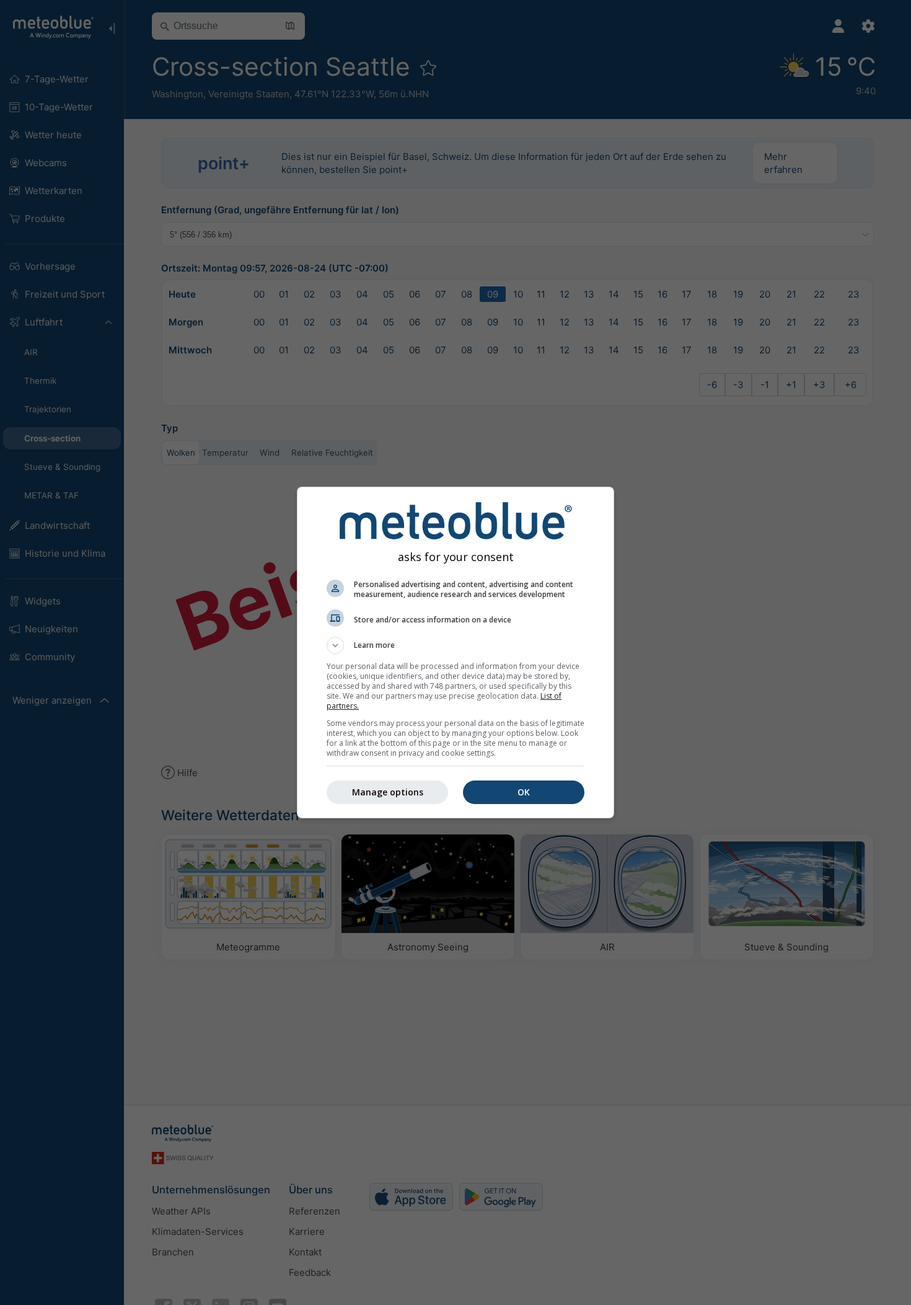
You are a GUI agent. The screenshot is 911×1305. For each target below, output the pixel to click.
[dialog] (455, 652)
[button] (455, 645)
